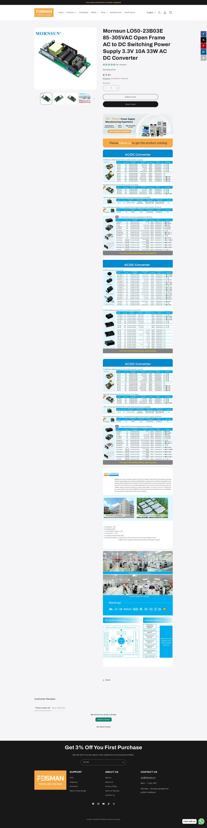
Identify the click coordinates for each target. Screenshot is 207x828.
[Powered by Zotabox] (203, 58)
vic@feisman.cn (148, 778)
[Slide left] (37, 98)
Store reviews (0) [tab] (58, 708)
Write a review (104, 719)
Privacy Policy (111, 786)
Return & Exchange (78, 791)
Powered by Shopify (113, 819)
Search (108, 778)
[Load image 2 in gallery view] (59, 98)
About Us (109, 782)
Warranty (74, 786)
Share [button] (107, 680)
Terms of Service (112, 791)
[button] (71, 12)
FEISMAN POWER (99, 819)
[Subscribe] (123, 762)
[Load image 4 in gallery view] (84, 98)
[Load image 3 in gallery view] (72, 98)
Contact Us (110, 795)
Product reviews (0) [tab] (42, 708)
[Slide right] (94, 98)
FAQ (71, 778)
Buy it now (131, 104)
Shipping (106, 79)
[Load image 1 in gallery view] (46, 98)
